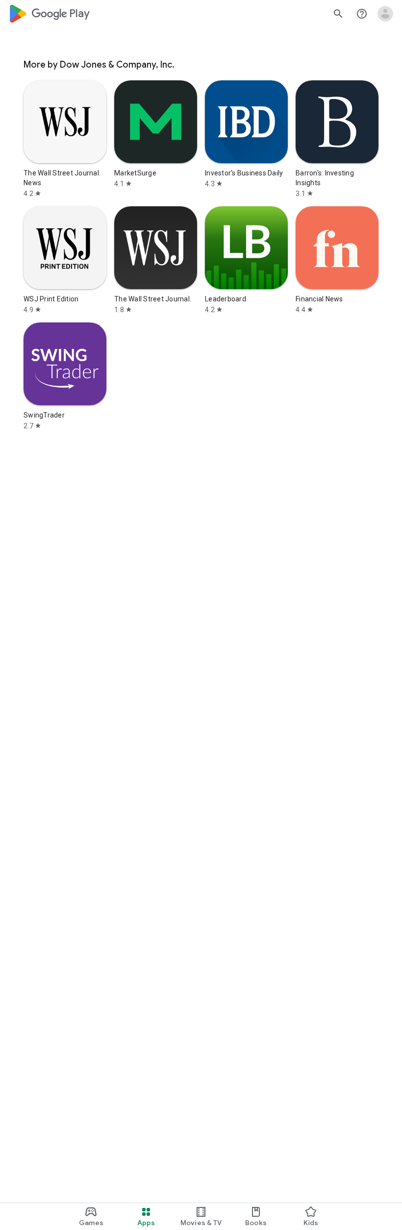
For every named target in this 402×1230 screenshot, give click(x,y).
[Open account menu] (385, 13)
